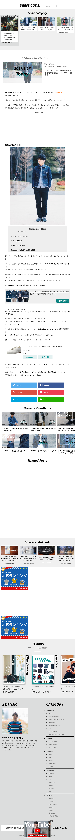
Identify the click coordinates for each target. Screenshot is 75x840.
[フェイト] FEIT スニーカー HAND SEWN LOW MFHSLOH (43, 346)
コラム (51, 728)
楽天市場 (45, 357)
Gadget (50, 751)
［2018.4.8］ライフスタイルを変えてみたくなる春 (27, 28)
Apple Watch (52, 763)
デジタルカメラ (53, 744)
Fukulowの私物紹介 (54, 717)
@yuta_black (10, 95)
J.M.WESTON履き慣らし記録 (56, 734)
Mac (50, 757)
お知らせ (51, 791)
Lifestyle (50, 770)
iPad (50, 754)
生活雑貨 (51, 773)
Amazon (29, 357)
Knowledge (52, 722)
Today (50, 714)
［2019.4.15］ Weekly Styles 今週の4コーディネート (15, 429)
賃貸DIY (51, 785)
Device (51, 766)
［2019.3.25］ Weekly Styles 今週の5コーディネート (43, 429)
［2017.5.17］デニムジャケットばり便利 (43, 452)
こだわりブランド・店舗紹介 (56, 719)
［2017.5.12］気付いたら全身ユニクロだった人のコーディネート (65, 29)
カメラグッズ (52, 747)
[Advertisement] (21, 128)
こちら (8, 750)
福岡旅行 (51, 798)
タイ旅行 (51, 801)
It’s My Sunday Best (54, 725)
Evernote (51, 788)
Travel (49, 795)
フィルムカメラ (53, 741)
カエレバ (30, 350)
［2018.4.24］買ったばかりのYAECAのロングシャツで (47, 28)
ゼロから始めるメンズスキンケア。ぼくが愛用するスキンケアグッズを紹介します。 (28, 558)
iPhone (51, 760)
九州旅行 (51, 810)
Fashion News (53, 731)
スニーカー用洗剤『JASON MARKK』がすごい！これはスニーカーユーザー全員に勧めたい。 (9, 558)
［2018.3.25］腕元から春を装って (13, 451)
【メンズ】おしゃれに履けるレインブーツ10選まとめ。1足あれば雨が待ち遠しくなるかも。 (65, 558)
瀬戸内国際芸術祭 (53, 816)
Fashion (50, 710)
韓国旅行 (51, 807)
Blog (50, 776)
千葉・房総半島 (53, 804)
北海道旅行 (52, 813)
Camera (50, 738)
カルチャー (52, 782)
